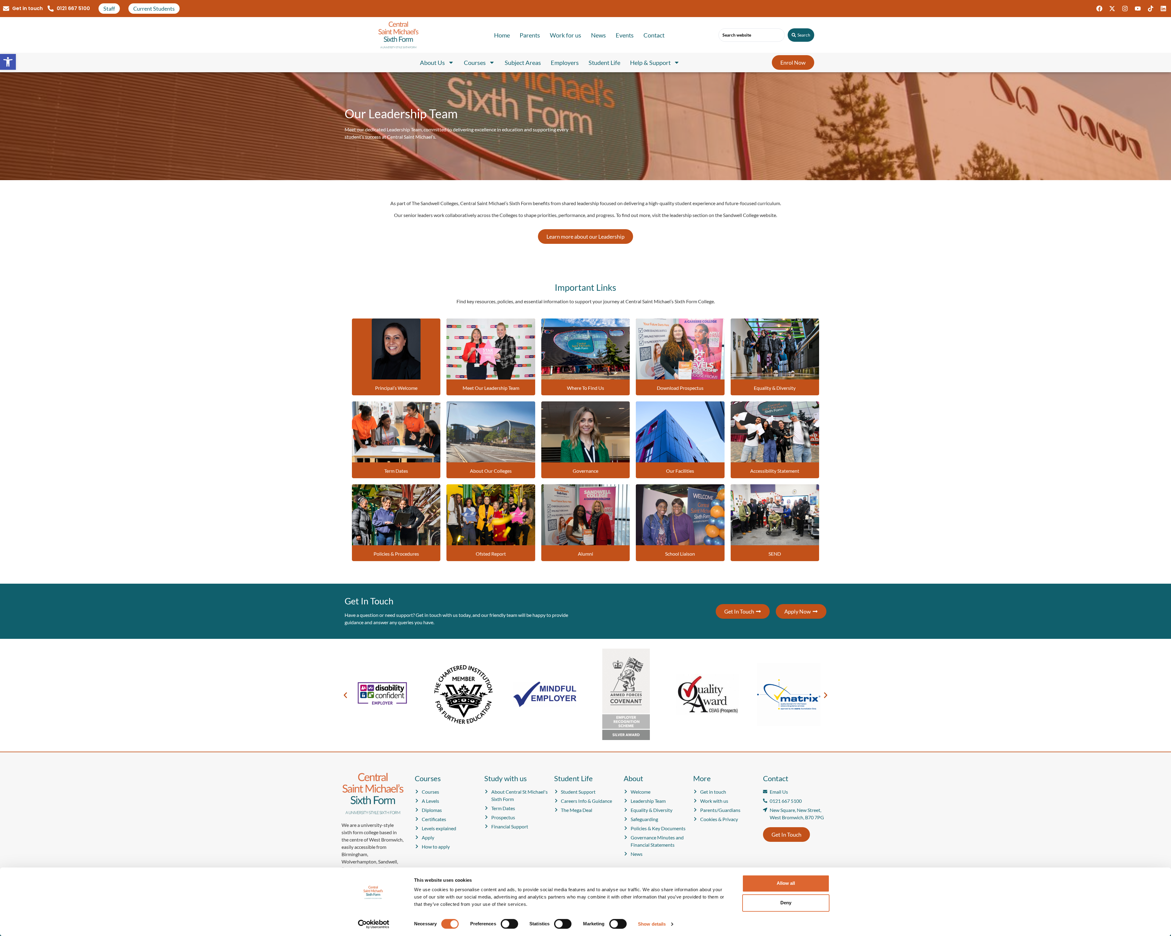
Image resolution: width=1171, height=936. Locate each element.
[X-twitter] (1112, 8)
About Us (432, 62)
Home (502, 35)
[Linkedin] (1163, 8)
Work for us (565, 35)
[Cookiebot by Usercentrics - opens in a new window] (373, 924)
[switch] (509, 924)
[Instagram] (1125, 8)
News (598, 35)
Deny (785, 902)
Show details (652, 924)
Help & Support (650, 62)
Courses (475, 62)
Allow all (786, 883)
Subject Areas (523, 62)
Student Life (604, 62)
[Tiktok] (1151, 8)
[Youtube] (1138, 8)
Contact (653, 35)
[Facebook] (1099, 8)
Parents (530, 35)
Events (625, 35)
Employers (565, 62)
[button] (8, 62)
